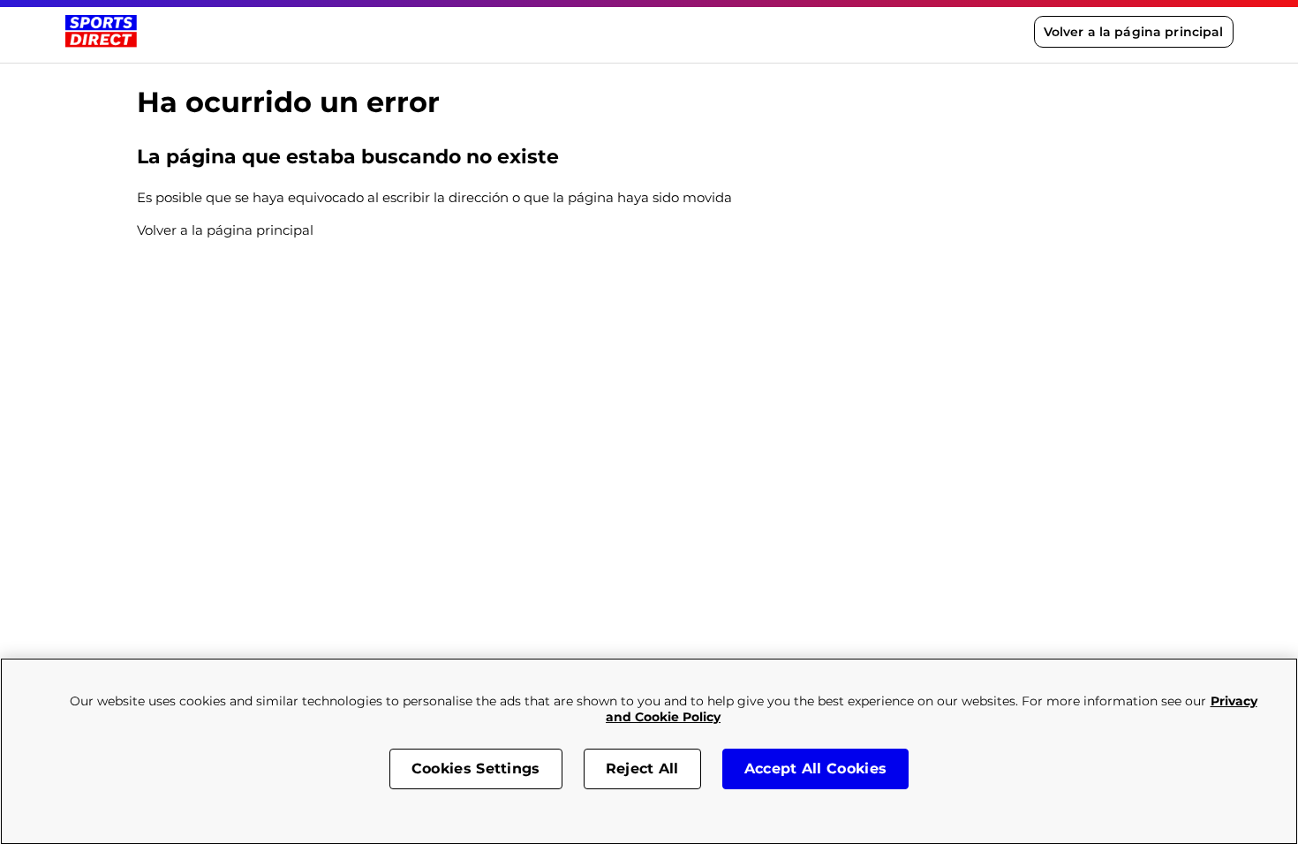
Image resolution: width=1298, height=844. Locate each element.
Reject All (642, 768)
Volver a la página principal (1134, 32)
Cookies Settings (475, 768)
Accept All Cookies (815, 768)
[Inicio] (101, 31)
